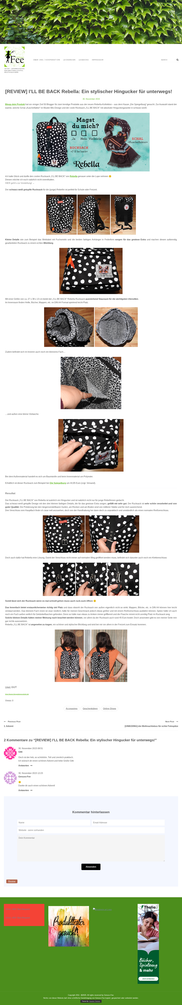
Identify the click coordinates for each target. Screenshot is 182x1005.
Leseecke (84, 60)
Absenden (91, 867)
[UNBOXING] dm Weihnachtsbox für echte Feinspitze (151, 726)
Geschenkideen (90, 708)
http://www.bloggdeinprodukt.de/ (17, 694)
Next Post (169, 721)
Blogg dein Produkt (15, 104)
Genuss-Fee (24, 776)
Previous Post (14, 721)
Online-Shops (109, 708)
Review (11, 881)
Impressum (98, 60)
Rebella (73, 176)
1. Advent (8, 726)
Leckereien (69, 60)
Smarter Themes (94, 1001)
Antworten (23, 765)
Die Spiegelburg (58, 483)
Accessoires (71, 708)
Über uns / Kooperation (46, 60)
